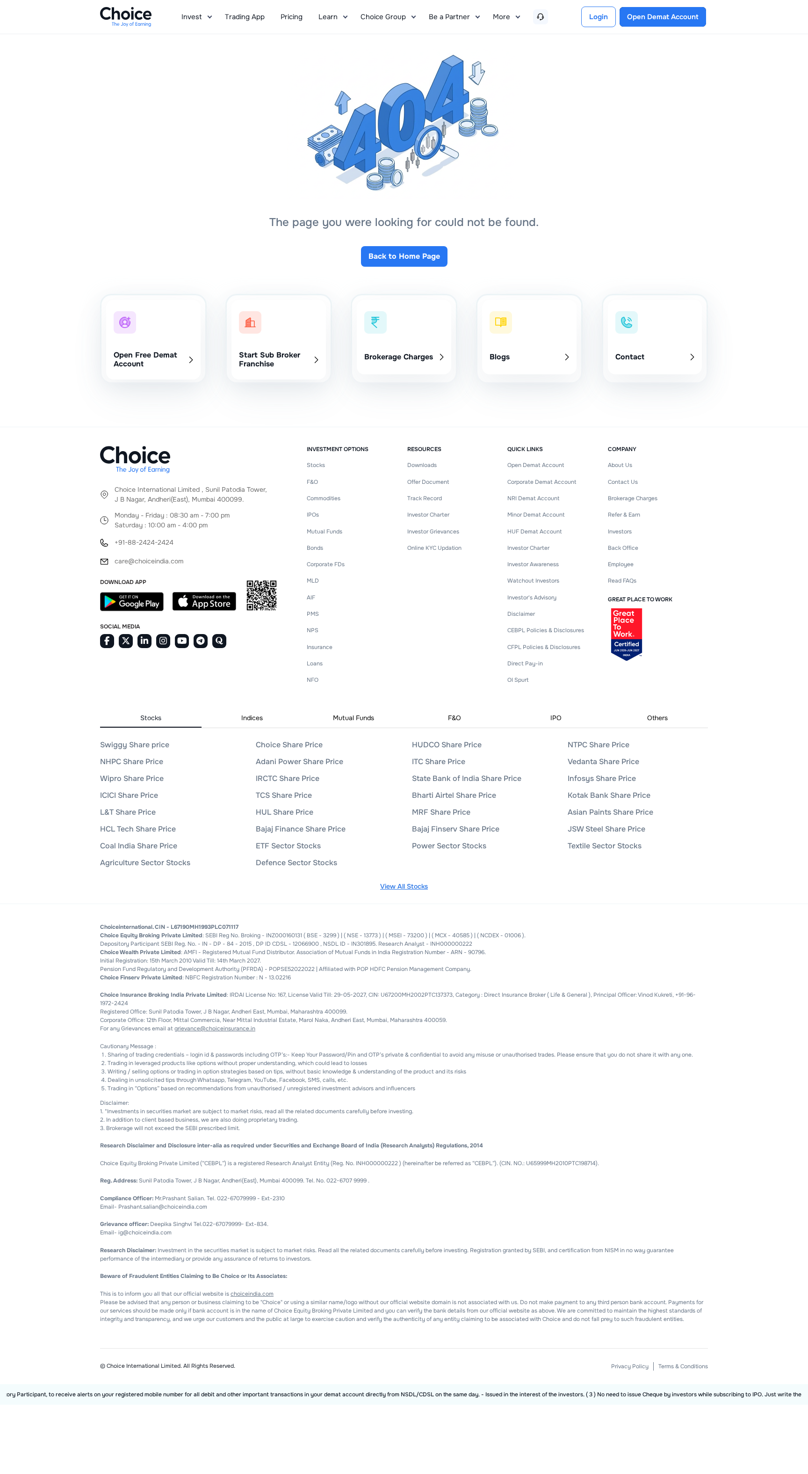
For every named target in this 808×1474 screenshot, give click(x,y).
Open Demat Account (535, 465)
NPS (312, 630)
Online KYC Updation (434, 548)
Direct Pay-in (525, 663)
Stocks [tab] (150, 718)
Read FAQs (622, 580)
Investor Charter (428, 514)
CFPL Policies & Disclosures (543, 647)
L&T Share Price (128, 812)
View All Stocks (404, 886)
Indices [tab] (252, 718)
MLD (313, 580)
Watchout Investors (533, 580)
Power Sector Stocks (449, 846)
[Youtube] (182, 641)
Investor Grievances (433, 531)
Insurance (319, 647)
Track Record (424, 498)
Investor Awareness (533, 564)
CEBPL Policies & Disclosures (545, 630)
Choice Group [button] (383, 17)
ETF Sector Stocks (288, 846)
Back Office (623, 548)
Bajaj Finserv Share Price (455, 829)
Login (598, 17)
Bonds (315, 548)
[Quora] (219, 641)
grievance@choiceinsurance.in (214, 1028)
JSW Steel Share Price (606, 829)
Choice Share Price (289, 745)
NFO (312, 680)
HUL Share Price (284, 812)
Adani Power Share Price (299, 761)
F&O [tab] (454, 718)
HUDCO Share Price (447, 745)
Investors (620, 531)
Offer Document (428, 482)
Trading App (245, 17)
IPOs (313, 514)
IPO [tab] (556, 718)
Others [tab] (657, 718)
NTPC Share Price (598, 745)
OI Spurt (517, 680)
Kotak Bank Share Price (609, 795)
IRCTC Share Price (287, 778)
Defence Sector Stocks (296, 863)
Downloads (422, 465)
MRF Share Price (441, 812)
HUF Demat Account (534, 531)
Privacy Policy (630, 1366)
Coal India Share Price (138, 846)
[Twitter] (126, 641)
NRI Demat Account (533, 498)
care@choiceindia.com (149, 561)
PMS (313, 614)
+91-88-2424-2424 (144, 542)
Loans (315, 663)
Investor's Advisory (531, 597)
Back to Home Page (404, 256)
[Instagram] (163, 641)
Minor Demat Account (535, 514)
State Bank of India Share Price (466, 778)
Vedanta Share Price (603, 761)
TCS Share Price (284, 795)
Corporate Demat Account (541, 482)
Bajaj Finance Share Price (301, 829)
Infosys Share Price (602, 778)
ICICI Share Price (129, 795)
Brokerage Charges (632, 498)
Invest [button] (191, 17)
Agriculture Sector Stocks (145, 863)
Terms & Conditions (683, 1366)
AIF (311, 597)
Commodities (323, 498)
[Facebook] (107, 641)
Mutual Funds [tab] (353, 718)
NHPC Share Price (131, 761)
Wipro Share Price (132, 778)
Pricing (292, 17)
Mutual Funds (324, 531)
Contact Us (623, 482)
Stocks (316, 465)
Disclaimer (521, 614)
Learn (328, 17)
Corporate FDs (326, 564)
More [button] (501, 17)
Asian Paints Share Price (610, 812)
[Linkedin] (144, 641)
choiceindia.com (252, 1294)
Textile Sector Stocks (605, 846)
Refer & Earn (624, 514)
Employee (621, 564)
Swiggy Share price (134, 745)
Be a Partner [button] (449, 17)
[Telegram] (201, 641)
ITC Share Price (438, 761)
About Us (620, 465)
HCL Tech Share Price (138, 829)
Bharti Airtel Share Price (454, 795)
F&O (312, 482)
